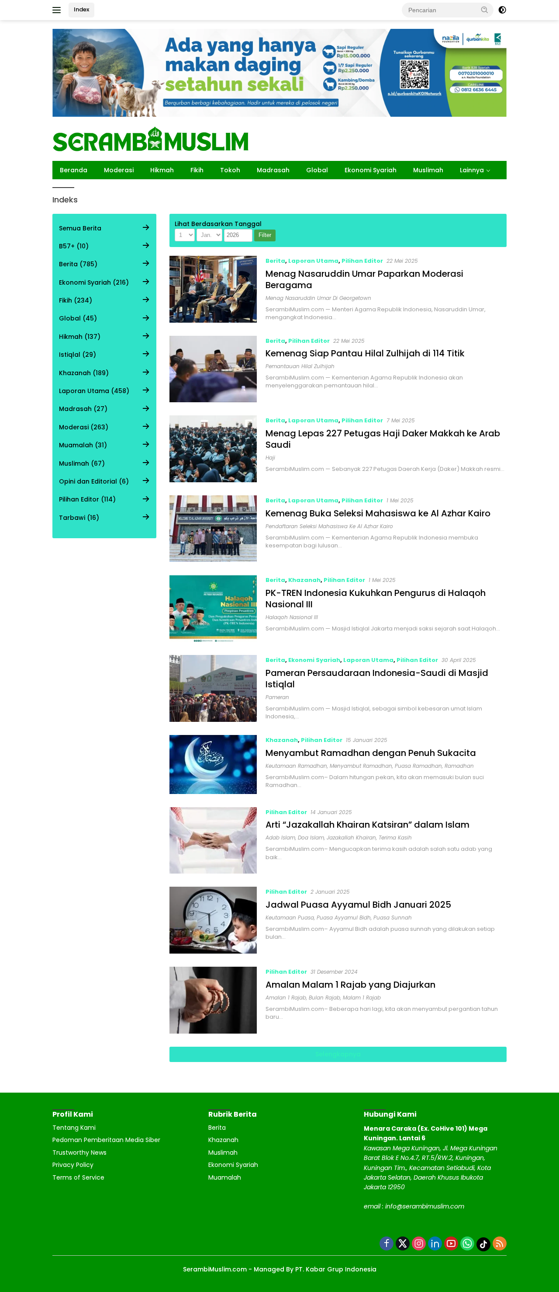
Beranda (73, 170)
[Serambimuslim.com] (150, 138)
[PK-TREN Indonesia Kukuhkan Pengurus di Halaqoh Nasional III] (213, 608)
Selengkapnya (338, 1054)
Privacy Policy (72, 1164)
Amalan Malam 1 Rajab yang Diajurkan (350, 985)
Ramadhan (459, 766)
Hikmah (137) (79, 336)
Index (81, 9)
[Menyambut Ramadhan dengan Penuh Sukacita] (213, 764)
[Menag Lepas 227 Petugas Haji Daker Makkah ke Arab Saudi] (213, 448)
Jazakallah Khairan (351, 837)
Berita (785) (78, 264)
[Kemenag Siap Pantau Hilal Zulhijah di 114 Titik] (213, 369)
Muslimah (428, 170)
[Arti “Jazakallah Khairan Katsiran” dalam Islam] (213, 840)
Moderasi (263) (83, 427)
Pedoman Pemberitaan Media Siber (106, 1139)
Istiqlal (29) (77, 354)
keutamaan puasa (290, 917)
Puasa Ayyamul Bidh (344, 917)
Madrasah (273, 170)
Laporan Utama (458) (94, 391)
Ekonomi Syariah (371, 170)
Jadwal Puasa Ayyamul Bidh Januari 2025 (358, 904)
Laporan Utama (313, 261)
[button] (484, 10)
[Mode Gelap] (502, 10)
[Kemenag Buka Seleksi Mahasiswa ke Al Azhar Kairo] (213, 528)
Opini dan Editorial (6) (94, 481)
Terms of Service (78, 1177)
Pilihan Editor (362, 261)
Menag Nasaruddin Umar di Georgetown (318, 298)
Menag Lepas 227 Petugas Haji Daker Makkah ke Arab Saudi (383, 439)
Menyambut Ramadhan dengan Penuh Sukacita (371, 753)
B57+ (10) (74, 246)
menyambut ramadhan (361, 766)
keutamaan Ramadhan (296, 766)
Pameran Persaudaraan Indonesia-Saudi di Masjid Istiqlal (377, 678)
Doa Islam (311, 837)
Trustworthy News (79, 1152)
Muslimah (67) (82, 463)
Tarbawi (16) (79, 517)
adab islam (280, 837)
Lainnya (472, 170)
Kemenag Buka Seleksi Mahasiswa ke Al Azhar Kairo (378, 513)
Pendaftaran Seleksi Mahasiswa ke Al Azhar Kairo (329, 526)
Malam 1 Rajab (362, 997)
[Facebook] (386, 1244)
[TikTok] (483, 1244)
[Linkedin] (435, 1244)
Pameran (277, 697)
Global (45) (78, 318)
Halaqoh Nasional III (292, 617)
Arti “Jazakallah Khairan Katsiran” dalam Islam (367, 824)
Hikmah (162, 170)
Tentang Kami (74, 1127)
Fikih (197, 170)
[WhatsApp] (467, 1244)
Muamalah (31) (83, 445)
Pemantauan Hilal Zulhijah (300, 366)
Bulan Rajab (324, 997)
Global (317, 170)
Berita (275, 261)
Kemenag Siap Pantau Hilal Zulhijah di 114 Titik (365, 353)
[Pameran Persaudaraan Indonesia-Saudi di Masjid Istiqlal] (213, 688)
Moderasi (119, 170)
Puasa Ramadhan (418, 766)
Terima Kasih (395, 837)
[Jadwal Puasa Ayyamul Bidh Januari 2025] (213, 920)
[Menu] (58, 10)
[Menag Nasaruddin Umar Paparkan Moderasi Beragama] (213, 289)
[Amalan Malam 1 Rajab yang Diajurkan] (213, 1000)
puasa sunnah (392, 917)
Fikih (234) (75, 300)
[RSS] (500, 1244)
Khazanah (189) (84, 373)
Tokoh (230, 170)
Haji (270, 457)
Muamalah (224, 1177)
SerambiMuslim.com (215, 1269)
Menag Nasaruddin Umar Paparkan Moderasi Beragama (364, 279)
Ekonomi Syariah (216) (94, 282)
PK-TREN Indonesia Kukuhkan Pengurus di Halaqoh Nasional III (376, 598)
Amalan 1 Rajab (286, 997)
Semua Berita (80, 228)
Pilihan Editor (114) (87, 499)
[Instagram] (419, 1244)
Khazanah (304, 580)
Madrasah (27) (83, 409)
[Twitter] (403, 1244)
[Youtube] (451, 1244)
